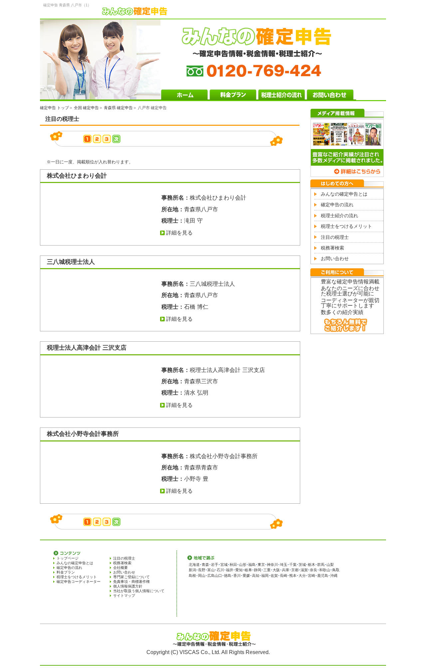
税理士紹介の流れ (339, 215)
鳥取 (335, 570)
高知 (255, 576)
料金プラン (66, 572)
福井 (229, 570)
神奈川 (272, 565)
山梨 (330, 565)
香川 (237, 576)
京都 (295, 570)
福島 (252, 565)
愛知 (239, 570)
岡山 (201, 576)
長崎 (283, 576)
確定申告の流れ (337, 204)
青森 (205, 565)
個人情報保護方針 (127, 586)
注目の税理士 (335, 237)
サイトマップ (124, 595)
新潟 (192, 570)
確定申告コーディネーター (79, 582)
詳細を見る (179, 233)
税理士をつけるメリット (346, 226)
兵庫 (285, 570)
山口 (218, 576)
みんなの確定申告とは (344, 194)
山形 (242, 565)
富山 (211, 570)
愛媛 (246, 576)
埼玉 (283, 565)
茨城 (302, 565)
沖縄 (333, 576)
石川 (220, 570)
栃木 (311, 565)
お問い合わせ (335, 258)
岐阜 (248, 570)
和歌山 (324, 570)
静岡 (257, 570)
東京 (261, 565)
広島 (211, 576)
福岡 (265, 576)
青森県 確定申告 (118, 107)
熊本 (293, 576)
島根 (192, 576)
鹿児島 (322, 576)
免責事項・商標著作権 (131, 582)
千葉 (293, 565)
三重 (267, 570)
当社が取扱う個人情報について (138, 591)
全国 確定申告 (86, 107)
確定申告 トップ (54, 107)
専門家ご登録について (131, 577)
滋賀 (304, 570)
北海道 (194, 565)
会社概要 (120, 568)
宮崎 (311, 576)
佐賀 (274, 576)
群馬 (320, 565)
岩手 (214, 565)
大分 (302, 576)
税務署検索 (332, 248)
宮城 (224, 565)
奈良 (313, 570)
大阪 (276, 570)
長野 (201, 570)
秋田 (233, 565)
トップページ (68, 558)
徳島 (227, 576)
